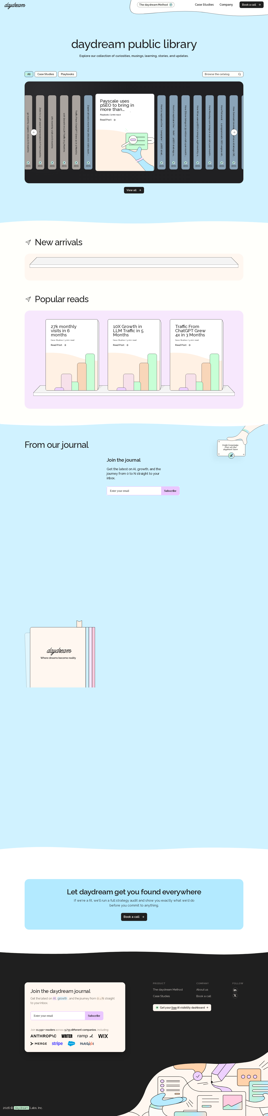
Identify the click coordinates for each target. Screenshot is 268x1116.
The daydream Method (153, 4)
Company (226, 4)
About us (202, 989)
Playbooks (67, 74)
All (28, 74)
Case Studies (204, 4)
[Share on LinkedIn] (235, 990)
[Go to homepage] (15, 5)
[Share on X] (235, 995)
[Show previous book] (34, 132)
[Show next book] (234, 132)
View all (131, 190)
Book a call (249, 4)
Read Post (105, 120)
